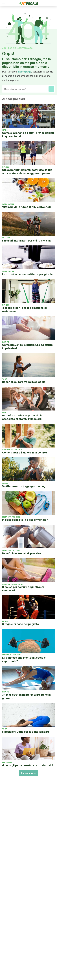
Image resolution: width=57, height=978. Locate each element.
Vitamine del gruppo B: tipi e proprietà (27, 207)
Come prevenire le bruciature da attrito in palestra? (27, 346)
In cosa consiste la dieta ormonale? (25, 519)
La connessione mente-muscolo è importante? (24, 659)
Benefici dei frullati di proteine (21, 553)
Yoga (4, 379)
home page (24, 71)
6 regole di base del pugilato (20, 624)
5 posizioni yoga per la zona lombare (26, 731)
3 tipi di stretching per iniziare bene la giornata (26, 696)
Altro (5, 130)
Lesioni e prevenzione (12, 450)
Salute (5, 342)
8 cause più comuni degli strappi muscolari (23, 588)
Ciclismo (6, 238)
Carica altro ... (28, 773)
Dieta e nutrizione (11, 517)
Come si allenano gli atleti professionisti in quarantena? (28, 134)
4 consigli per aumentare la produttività (27, 765)
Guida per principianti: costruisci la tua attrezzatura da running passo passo (27, 171)
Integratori (8, 204)
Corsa (5, 483)
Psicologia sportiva (11, 655)
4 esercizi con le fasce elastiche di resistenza (24, 309)
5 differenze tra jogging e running (23, 486)
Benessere (7, 763)
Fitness (5, 167)
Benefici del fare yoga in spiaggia (23, 381)
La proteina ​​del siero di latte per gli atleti (28, 274)
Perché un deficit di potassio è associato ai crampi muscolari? (22, 417)
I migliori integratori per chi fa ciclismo (27, 240)
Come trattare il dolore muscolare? (24, 452)
